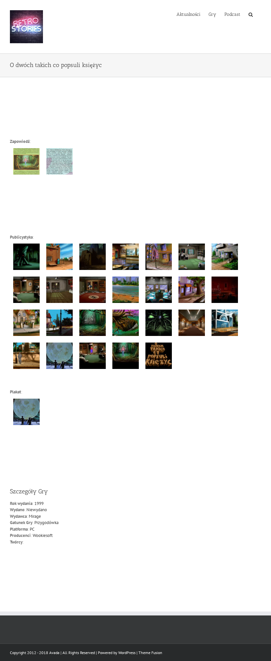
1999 (39, 503)
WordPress (127, 652)
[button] (251, 14)
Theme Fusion (150, 652)
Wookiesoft (43, 535)
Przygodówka (46, 522)
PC (32, 529)
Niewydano (36, 509)
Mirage (35, 516)
